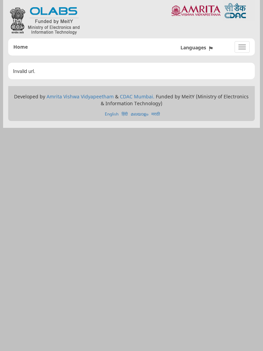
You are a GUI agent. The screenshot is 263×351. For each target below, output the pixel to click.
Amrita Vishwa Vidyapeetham (80, 96)
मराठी (155, 114)
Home (20, 47)
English (111, 114)
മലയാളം (139, 114)
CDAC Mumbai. (137, 96)
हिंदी (125, 114)
